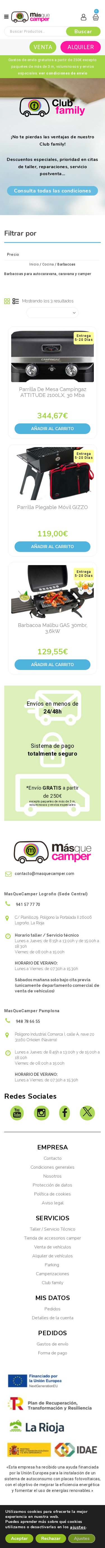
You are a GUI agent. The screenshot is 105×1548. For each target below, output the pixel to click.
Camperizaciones (52, 1274)
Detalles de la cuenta (52, 1318)
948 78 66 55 (27, 1021)
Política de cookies (52, 1194)
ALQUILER (80, 47)
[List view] (16, 301)
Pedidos (52, 1309)
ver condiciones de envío (63, 73)
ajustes (78, 1527)
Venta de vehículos (52, 1247)
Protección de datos (52, 1185)
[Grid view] (7, 301)
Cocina (48, 264)
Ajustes (82, 1538)
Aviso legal (53, 1203)
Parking (52, 1265)
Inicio (34, 264)
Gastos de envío (52, 1344)
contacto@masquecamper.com (44, 873)
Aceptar (19, 1538)
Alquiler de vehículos (52, 1256)
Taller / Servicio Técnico (52, 1229)
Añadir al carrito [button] (52, 428)
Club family (52, 1283)
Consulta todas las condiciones (52, 190)
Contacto (53, 1158)
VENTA (43, 47)
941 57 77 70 (27, 904)
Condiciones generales (52, 1167)
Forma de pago (52, 1353)
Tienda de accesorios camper (52, 1238)
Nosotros (52, 1176)
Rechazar (50, 1538)
